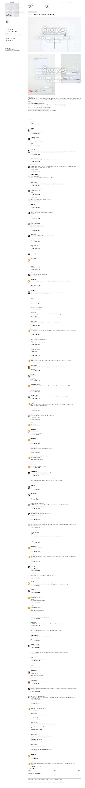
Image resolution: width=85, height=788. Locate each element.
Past (79, 770)
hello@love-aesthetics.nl (67, 2)
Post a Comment (32, 768)
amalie (32, 485)
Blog (39, 110)
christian (32, 290)
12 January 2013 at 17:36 (35, 527)
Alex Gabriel (33, 365)
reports (8, 22)
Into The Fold (33, 240)
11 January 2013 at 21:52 (35, 370)
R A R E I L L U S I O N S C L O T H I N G (38, 455)
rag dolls (32, 493)
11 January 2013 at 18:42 (35, 194)
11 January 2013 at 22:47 (35, 398)
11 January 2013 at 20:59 (35, 344)
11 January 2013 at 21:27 (35, 355)
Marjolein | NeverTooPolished (36, 503)
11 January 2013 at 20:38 (35, 325)
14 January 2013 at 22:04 (35, 647)
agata (32, 589)
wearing (7, 14)
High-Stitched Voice (34, 450)
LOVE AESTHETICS (34, 174)
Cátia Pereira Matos (34, 272)
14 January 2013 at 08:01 (35, 618)
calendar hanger (34, 757)
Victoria (32, 149)
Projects (47, 7)
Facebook (30, 5)
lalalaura (32, 279)
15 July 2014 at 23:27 (34, 750)
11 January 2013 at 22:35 (35, 391)
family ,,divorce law (39, 729)
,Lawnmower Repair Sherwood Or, (46, 749)
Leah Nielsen (33, 395)
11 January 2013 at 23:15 (35, 410)
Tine (31, 251)
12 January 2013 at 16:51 (35, 508)
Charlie (32, 204)
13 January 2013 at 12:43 (35, 592)
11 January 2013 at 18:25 (35, 161)
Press (46, 6)
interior (55, 110)
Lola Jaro (32, 258)
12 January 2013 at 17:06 (35, 519)
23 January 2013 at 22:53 (35, 703)
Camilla (32, 234)
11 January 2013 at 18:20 (35, 133)
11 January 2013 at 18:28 (35, 178)
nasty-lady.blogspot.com (35, 568)
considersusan (33, 635)
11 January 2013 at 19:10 (35, 248)
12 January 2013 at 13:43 (35, 489)
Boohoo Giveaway (34, 379)
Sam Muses (33, 378)
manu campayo (33, 644)
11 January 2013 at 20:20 (35, 309)
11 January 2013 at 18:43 (35, 207)
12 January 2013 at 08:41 (35, 467)
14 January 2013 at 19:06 (35, 640)
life (7, 16)
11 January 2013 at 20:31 (35, 317)
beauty (7, 21)
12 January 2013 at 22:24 (35, 561)
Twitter (30, 6)
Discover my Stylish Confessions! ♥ (37, 225)
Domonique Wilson (34, 512)
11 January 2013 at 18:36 (35, 185)
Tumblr (30, 7)
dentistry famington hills (37, 739)
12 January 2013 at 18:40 (35, 542)
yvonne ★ (32, 694)
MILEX (32, 422)
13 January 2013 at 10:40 (35, 585)
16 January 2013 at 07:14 (35, 653)
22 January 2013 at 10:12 (35, 691)
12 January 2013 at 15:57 (35, 499)
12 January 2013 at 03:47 (35, 434)
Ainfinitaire (32, 541)
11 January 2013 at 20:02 (35, 286)
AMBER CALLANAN (34, 414)
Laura (32, 121)
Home (55, 770)
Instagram (30, 4)
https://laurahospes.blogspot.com (36, 285)
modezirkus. (33, 670)
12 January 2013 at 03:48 (35, 452)
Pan (31, 358)
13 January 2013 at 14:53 (35, 602)
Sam (31, 374)
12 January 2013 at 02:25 (35, 419)
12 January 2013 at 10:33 (35, 475)
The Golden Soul (34, 137)
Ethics (46, 5)
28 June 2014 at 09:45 (35, 740)
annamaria (33, 471)
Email (36, 110)
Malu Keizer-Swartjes (35, 222)
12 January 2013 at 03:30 (35, 425)
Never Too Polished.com (39, 506)
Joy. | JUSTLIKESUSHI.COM (36, 211)
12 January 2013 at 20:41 (35, 551)
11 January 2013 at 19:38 (35, 254)
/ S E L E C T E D (7, 48)
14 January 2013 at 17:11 (35, 625)
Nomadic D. (33, 164)
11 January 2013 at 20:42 (35, 334)
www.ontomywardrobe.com (35, 390)
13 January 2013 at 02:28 (35, 570)
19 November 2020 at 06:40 (36, 766)
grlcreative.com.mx (34, 384)
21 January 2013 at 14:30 (35, 683)
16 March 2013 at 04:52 (35, 710)
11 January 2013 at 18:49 (35, 230)
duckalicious (33, 523)
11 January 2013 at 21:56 (35, 380)
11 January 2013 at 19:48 (35, 275)
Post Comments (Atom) (36, 773)
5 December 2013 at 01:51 (35, 718)
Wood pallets (33, 764)
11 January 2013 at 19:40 (35, 269)
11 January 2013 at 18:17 (35, 124)
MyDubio (32, 312)
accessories (8, 15)
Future (29, 770)
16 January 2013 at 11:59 (35, 660)
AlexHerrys (33, 762)
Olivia (32, 128)
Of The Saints (33, 687)
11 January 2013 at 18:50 (35, 241)
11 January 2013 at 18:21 (35, 145)
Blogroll (47, 4)
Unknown (32, 329)
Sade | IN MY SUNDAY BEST (36, 189)
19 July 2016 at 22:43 (34, 758)
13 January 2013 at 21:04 (35, 612)
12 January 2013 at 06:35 (35, 461)
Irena (31, 581)
